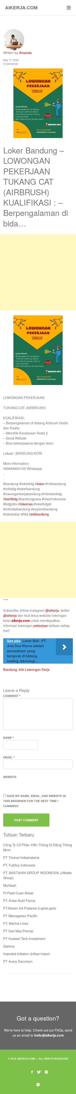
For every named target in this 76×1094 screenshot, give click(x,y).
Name (8, 737)
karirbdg (11, 498)
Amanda (25, 52)
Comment (11, 696)
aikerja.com (20, 620)
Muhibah (9, 885)
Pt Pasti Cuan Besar (18, 893)
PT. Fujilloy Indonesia (19, 865)
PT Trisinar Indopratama (21, 857)
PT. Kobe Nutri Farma (19, 900)
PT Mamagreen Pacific (20, 915)
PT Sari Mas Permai (18, 931)
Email (8, 757)
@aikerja (52, 610)
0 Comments (10, 63)
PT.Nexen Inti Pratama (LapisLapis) (29, 908)
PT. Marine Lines (15, 923)
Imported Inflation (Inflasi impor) (26, 953)
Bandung (10, 669)
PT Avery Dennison (18, 961)
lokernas (26, 504)
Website (9, 777)
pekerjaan (40, 625)
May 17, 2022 (11, 60)
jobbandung (40, 514)
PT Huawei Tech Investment (24, 938)
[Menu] (69, 8)
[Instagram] (46, 1071)
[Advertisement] (38, 272)
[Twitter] (39, 1071)
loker (40, 483)
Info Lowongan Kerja (34, 669)
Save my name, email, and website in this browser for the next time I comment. (34, 801)
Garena (8, 946)
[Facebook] (32, 1071)
